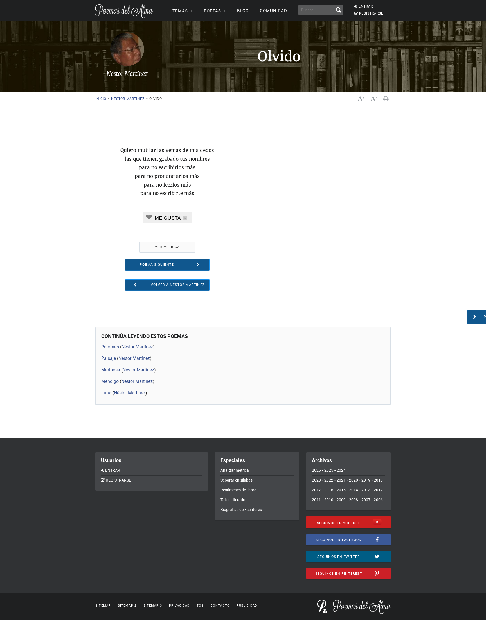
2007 (365, 500)
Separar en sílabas (236, 480)
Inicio (100, 99)
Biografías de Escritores (241, 510)
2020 (353, 480)
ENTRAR (366, 6)
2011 (316, 500)
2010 (328, 500)
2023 (316, 480)
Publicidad (247, 605)
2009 (341, 500)
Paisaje (108, 358)
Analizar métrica (234, 470)
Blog (243, 10)
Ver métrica (167, 247)
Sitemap (103, 605)
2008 (353, 500)
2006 (378, 500)
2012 (378, 490)
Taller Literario (232, 500)
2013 (365, 490)
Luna (106, 393)
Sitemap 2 (127, 605)
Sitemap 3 (152, 605)
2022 (328, 480)
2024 (341, 470)
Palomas (110, 346)
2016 (328, 490)
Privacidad (179, 605)
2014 (353, 490)
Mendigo (110, 381)
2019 (365, 480)
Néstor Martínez (128, 99)
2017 (316, 490)
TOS (200, 605)
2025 (328, 470)
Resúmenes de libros (238, 490)
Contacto (220, 605)
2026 (316, 470)
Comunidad (273, 10)
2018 (378, 480)
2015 (341, 490)
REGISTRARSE (371, 13)
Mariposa (110, 370)
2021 (341, 480)
